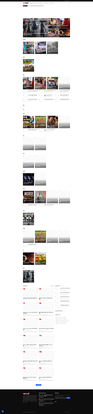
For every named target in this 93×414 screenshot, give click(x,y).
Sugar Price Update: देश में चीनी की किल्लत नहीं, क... (64, 240)
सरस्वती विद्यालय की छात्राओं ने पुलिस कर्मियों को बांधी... (30, 298)
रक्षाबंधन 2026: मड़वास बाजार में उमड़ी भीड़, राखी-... (40, 87)
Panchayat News (57, 320)
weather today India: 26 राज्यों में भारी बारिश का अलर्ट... (30, 329)
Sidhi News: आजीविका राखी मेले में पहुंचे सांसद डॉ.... (64, 91)
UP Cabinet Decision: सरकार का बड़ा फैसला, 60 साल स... (28, 165)
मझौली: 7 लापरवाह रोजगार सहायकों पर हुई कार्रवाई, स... (32, 99)
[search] (69, 3)
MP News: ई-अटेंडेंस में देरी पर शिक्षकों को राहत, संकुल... (45, 361)
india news (67, 320)
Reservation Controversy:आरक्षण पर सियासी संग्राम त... (49, 130)
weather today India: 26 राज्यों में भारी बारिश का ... (28, 280)
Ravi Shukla (50, 27)
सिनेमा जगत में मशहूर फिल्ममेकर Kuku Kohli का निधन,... (39, 183)
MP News (60, 317)
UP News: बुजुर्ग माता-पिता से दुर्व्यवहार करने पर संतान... (45, 378)
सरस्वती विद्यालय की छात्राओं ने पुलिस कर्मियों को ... (28, 87)
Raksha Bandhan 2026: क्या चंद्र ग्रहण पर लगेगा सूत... (40, 262)
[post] (35, 27)
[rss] (56, 402)
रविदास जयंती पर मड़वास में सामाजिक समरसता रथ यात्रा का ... (30, 361)
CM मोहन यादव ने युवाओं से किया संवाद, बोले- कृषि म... (28, 69)
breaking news (64, 317)
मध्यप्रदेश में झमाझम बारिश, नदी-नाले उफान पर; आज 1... (52, 51)
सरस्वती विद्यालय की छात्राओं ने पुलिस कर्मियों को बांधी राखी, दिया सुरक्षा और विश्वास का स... (58, 26)
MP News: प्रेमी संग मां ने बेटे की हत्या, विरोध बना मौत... (29, 345)
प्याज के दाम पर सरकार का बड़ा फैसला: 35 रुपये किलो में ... (46, 329)
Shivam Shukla (25, 70)
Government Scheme (63, 320)
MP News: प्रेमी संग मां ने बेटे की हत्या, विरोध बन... (28, 201)
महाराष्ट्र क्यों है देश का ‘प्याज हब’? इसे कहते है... (39, 240)
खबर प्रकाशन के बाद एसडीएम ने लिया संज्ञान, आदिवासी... (48, 95)
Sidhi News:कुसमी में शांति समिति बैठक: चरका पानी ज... (49, 91)
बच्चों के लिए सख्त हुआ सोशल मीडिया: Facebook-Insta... (28, 183)
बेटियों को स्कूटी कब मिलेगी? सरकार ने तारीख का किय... (28, 126)
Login (65, 0)
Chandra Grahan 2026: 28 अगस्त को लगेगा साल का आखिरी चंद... (30, 313)
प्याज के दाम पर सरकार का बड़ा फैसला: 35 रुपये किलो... (40, 126)
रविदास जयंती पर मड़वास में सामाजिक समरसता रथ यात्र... (51, 87)
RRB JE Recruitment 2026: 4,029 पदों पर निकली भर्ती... (28, 223)
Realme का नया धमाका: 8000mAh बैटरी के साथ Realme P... (28, 240)
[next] (69, 5)
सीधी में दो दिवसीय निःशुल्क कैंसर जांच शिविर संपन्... (64, 99)
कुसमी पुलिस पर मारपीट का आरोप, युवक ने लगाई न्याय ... (49, 205)
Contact (24, 0)
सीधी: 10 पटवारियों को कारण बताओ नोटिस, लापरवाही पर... (64, 87)
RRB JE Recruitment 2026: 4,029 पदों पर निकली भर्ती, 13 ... (29, 378)
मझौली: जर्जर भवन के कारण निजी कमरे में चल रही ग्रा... (33, 90)
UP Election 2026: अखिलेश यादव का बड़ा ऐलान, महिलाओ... (40, 165)
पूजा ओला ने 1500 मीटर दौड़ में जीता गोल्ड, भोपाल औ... (40, 148)
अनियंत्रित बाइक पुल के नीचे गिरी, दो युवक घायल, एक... (52, 201)
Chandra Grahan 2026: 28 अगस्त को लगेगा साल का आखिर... (28, 262)
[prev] (68, 5)
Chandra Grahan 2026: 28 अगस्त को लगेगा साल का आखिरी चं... (64, 35)
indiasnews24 (61, 36)
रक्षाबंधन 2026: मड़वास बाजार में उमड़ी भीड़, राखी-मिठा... (53, 35)
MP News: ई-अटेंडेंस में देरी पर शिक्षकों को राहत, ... (28, 51)
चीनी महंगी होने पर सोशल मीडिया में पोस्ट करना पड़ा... (33, 129)
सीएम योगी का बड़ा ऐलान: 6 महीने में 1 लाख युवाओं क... (64, 126)
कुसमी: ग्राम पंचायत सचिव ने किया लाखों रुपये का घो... (49, 99)
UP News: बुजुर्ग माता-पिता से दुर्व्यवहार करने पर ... (52, 126)
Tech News (64, 323)
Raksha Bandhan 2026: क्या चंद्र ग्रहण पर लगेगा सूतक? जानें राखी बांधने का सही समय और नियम (37, 5)
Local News (57, 323)
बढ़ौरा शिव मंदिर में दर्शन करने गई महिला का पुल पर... (32, 204)
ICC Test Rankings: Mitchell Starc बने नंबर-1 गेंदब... (28, 148)
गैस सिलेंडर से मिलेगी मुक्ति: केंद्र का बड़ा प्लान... (32, 244)
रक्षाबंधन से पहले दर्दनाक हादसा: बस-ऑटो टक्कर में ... (64, 201)
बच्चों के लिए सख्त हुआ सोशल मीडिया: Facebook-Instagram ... (46, 345)
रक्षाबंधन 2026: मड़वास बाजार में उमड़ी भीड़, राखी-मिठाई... (45, 299)
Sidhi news (57, 317)
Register (67, 0)
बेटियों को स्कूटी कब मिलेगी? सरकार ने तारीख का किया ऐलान (46, 313)
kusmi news (60, 323)
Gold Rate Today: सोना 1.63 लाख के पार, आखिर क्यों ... (52, 240)
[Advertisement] (46, 12)
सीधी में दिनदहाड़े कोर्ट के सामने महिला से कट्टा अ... (40, 201)
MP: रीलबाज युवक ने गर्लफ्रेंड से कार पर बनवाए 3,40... (40, 51)
